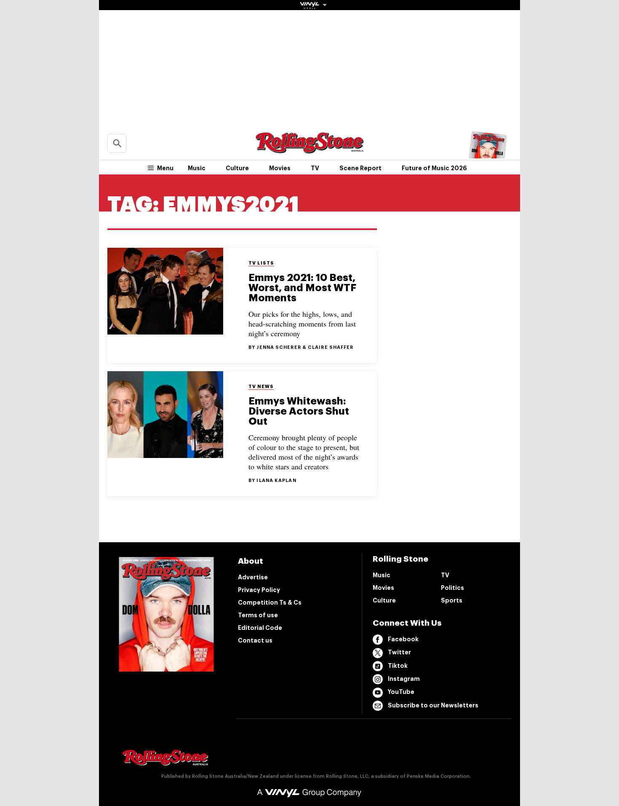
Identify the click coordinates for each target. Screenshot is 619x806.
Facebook (403, 639)
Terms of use (258, 615)
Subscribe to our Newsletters (433, 705)
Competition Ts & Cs (269, 602)
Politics (452, 588)
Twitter (399, 652)
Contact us (255, 640)
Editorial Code (260, 628)
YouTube (401, 692)
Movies (280, 168)
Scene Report (360, 168)
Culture (237, 168)
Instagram (404, 679)
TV (315, 168)
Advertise (253, 577)
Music (196, 168)
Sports (451, 600)
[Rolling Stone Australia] (309, 149)
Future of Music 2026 (434, 168)
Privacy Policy (259, 590)
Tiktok (398, 666)
